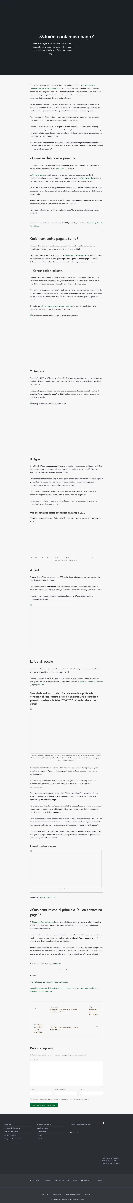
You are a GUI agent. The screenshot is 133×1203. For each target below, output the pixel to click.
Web (82, 1089)
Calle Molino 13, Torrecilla (110, 1158)
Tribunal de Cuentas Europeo (76, 255)
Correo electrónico (61, 1089)
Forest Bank (57, 1199)
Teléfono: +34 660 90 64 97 (111, 1163)
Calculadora (56, 1194)
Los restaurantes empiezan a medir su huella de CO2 (64, 1027)
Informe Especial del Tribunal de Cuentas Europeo (49, 982)
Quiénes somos (41, 1132)
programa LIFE (38, 684)
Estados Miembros (88, 178)
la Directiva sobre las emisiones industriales (57, 306)
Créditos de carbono (73, 1194)
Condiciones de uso (66, 1199)
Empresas (45, 1194)
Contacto (39, 1139)
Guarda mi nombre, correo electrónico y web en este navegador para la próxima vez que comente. (61, 1099)
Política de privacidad (78, 1199)
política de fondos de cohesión (91, 681)
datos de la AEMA (64, 558)
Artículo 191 (60, 168)
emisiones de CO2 (48, 897)
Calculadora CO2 (42, 1128)
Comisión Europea (39, 175)
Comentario (34, 1060)
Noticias (39, 1135)
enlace (58, 963)
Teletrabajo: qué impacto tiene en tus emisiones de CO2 (63, 1009)
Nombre (33, 1089)
